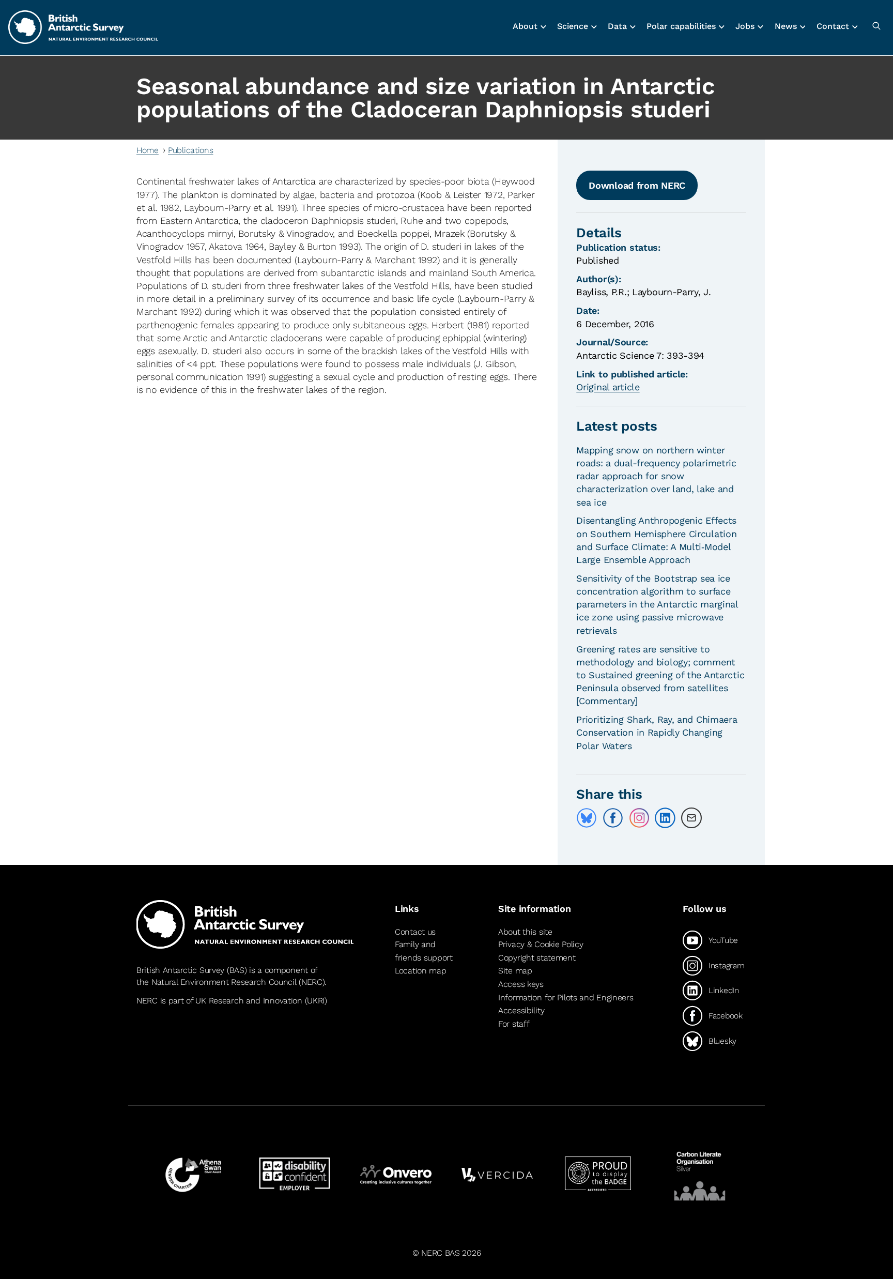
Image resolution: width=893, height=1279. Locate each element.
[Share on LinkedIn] (665, 818)
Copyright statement (537, 958)
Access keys (521, 984)
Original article (607, 387)
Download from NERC (637, 185)
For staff (513, 1024)
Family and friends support (424, 951)
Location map (420, 971)
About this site (525, 932)
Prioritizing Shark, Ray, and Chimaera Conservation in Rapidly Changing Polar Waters (656, 732)
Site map (515, 971)
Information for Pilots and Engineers (566, 997)
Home (147, 150)
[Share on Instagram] (639, 818)
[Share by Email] (691, 818)
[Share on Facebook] (613, 818)
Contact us (415, 932)
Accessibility (521, 1010)
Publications (190, 150)
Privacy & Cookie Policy (540, 944)
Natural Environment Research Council (224, 982)
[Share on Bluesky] (586, 818)
